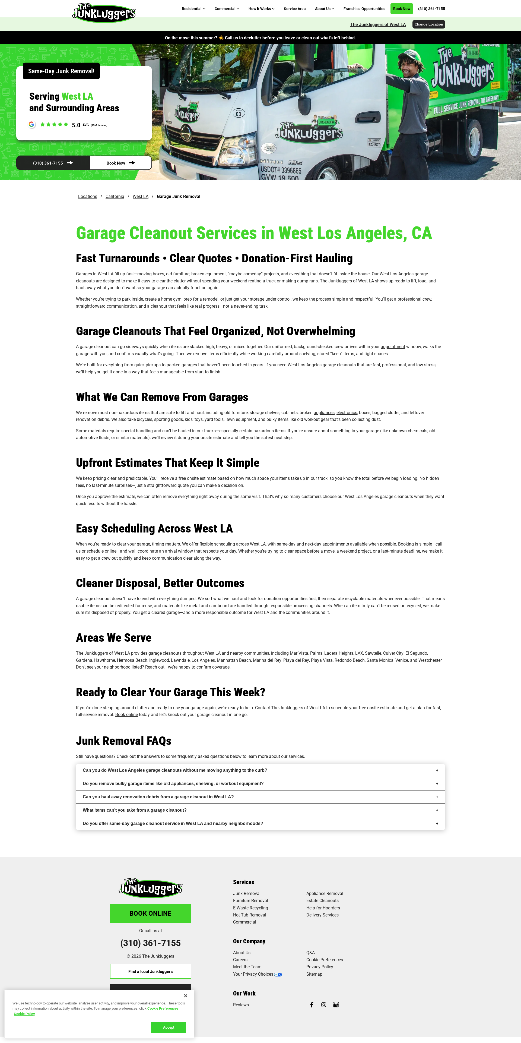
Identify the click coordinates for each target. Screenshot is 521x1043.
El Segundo (416, 653)
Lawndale (180, 660)
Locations (87, 196)
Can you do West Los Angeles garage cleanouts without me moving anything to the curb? (175, 770)
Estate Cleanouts (322, 900)
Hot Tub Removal (249, 914)
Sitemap (314, 973)
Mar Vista (299, 653)
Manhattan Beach (234, 660)
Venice (401, 660)
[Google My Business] (336, 1005)
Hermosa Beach (132, 660)
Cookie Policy (24, 1013)
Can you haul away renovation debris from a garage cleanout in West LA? (158, 797)
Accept (168, 1027)
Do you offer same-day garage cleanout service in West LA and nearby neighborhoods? (173, 823)
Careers (240, 959)
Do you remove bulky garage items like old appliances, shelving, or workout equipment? (173, 783)
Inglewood (159, 660)
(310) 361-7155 (48, 163)
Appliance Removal (324, 893)
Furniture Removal (250, 900)
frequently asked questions (203, 756)
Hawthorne (104, 660)
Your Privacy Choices (253, 973)
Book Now (116, 163)
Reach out (154, 667)
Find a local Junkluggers (150, 971)
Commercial (244, 921)
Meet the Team (247, 966)
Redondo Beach (350, 660)
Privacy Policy (319, 966)
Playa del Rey (296, 660)
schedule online (101, 551)
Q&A (310, 952)
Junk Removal (246, 893)
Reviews (241, 1004)
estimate (208, 478)
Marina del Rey (267, 660)
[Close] (186, 996)
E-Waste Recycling (250, 907)
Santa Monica (380, 660)
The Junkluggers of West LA (378, 24)
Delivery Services (322, 914)
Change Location (429, 24)
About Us (241, 952)
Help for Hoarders (323, 907)
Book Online (150, 913)
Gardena (84, 660)
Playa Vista (322, 660)
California (115, 196)
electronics (346, 412)
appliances (324, 412)
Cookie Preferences (163, 1008)
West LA (140, 196)
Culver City (393, 653)
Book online (126, 714)
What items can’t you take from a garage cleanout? (135, 810)
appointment (393, 346)
